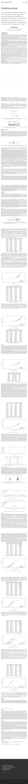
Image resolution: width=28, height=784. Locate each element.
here (14, 18)
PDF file (15, 12)
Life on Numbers (15, 781)
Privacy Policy (4, 772)
